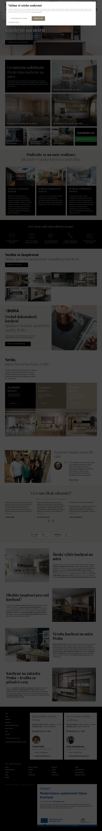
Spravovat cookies (13, 22)
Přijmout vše (38, 18)
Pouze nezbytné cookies (19, 18)
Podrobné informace (37, 12)
